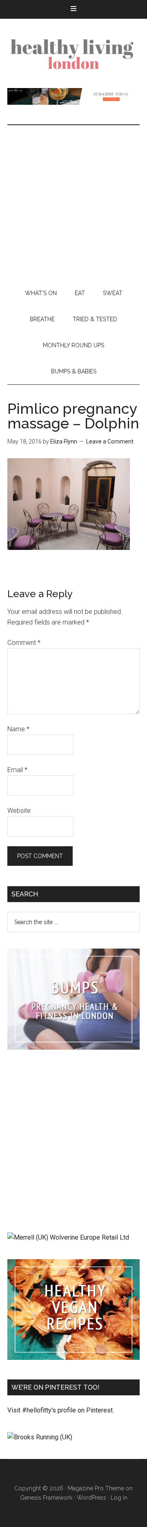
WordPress (91, 1497)
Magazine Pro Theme (96, 1488)
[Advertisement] (73, 202)
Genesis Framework (46, 1497)
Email (17, 770)
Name (18, 729)
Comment (23, 643)
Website (19, 810)
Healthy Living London (73, 53)
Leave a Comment (110, 441)
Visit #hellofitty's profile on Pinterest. (60, 1410)
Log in (119, 1497)
